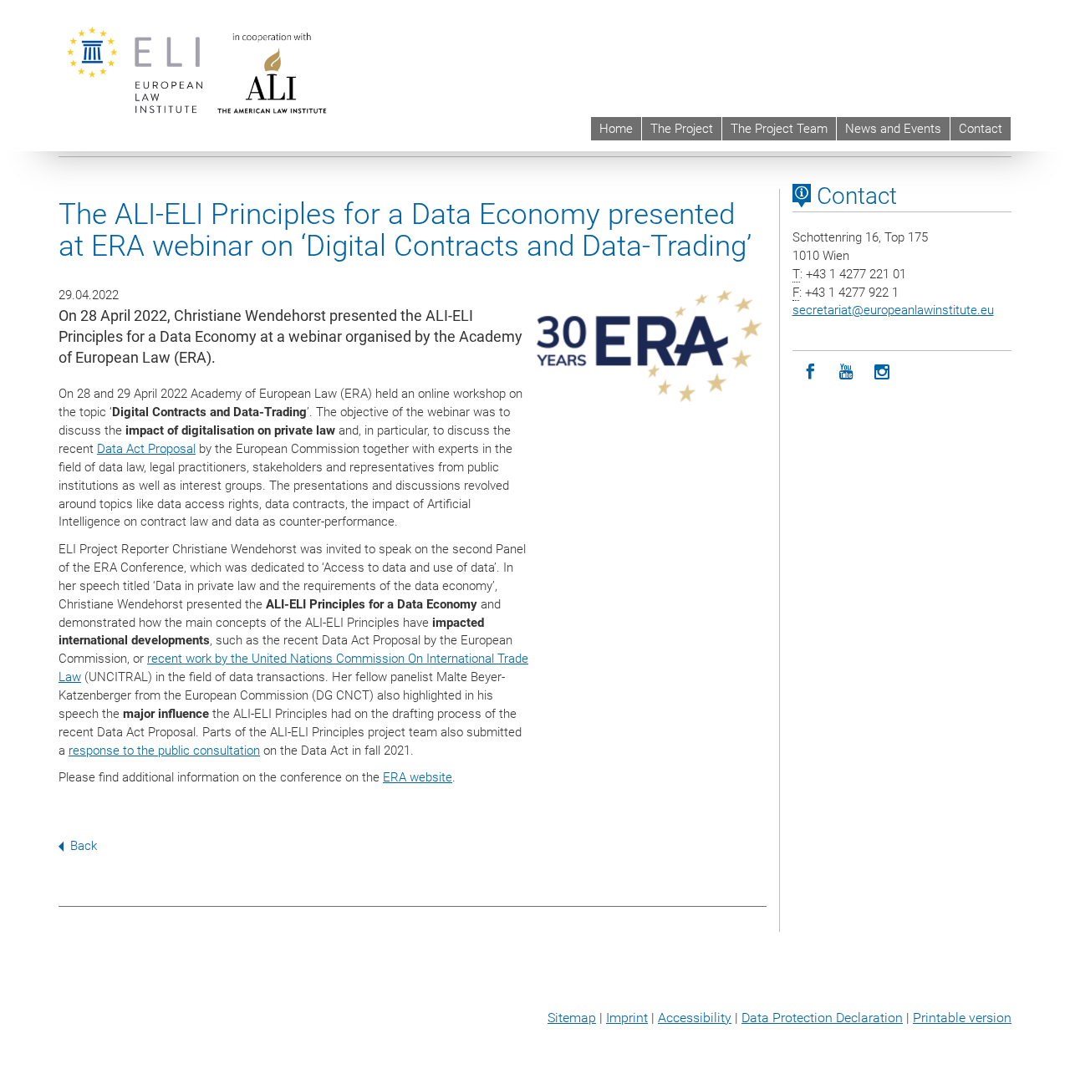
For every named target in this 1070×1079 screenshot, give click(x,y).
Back (83, 845)
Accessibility (694, 1018)
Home (616, 128)
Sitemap (572, 1018)
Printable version (962, 1018)
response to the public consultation (164, 750)
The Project (681, 128)
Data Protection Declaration (822, 1018)
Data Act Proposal (146, 448)
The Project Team (779, 128)
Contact (980, 128)
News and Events (893, 128)
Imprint (627, 1018)
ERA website (417, 777)
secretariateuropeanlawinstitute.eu (893, 310)
